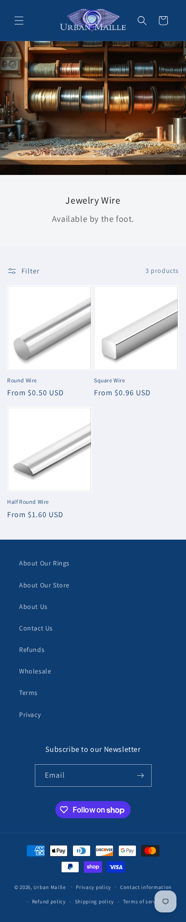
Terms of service (143, 901)
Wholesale (35, 671)
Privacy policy (93, 887)
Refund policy (49, 901)
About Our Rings (44, 563)
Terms (28, 692)
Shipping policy (94, 901)
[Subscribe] (140, 775)
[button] (19, 20)
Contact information (146, 887)
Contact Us (36, 628)
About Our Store (44, 585)
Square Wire (109, 380)
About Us (33, 606)
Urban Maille (49, 886)
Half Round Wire (28, 501)
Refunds (31, 649)
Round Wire (22, 380)
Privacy (30, 714)
